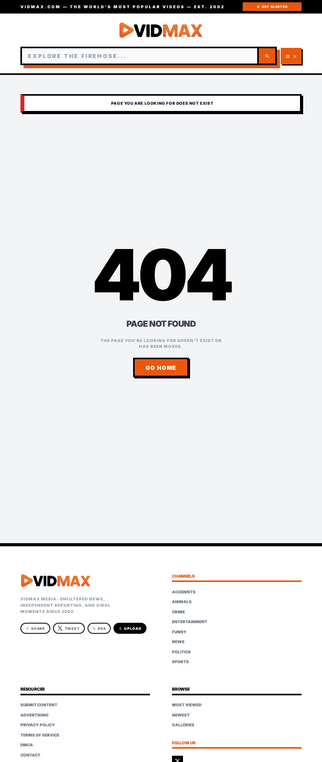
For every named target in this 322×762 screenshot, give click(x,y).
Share (36, 628)
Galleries (183, 724)
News (178, 641)
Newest (181, 715)
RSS (99, 628)
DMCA (26, 744)
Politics (181, 651)
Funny (179, 631)
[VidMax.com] (161, 30)
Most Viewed (186, 704)
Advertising (34, 715)
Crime (178, 611)
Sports (180, 661)
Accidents (184, 591)
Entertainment (189, 621)
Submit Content (38, 704)
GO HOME (161, 367)
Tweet (72, 628)
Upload (130, 628)
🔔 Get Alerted (271, 7)
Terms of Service (39, 735)
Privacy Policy (37, 724)
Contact (30, 755)
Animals (182, 601)
